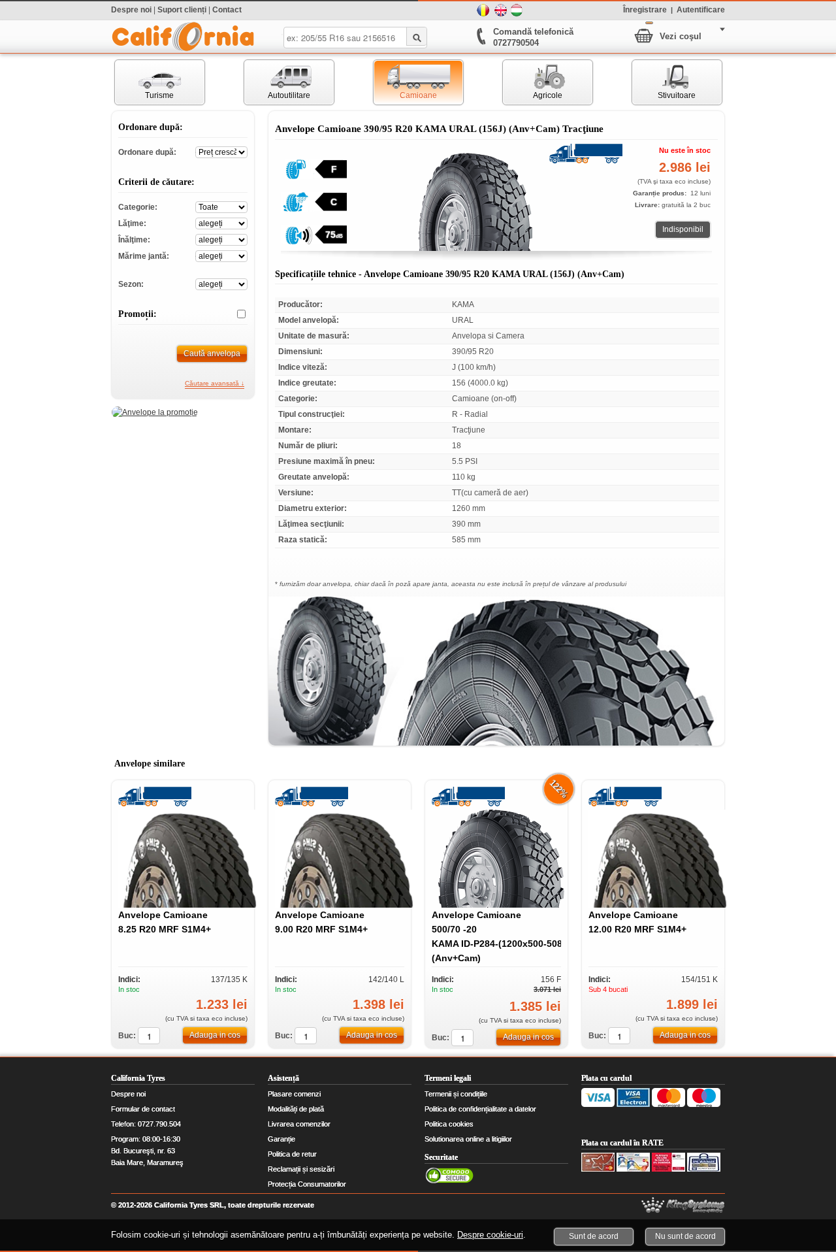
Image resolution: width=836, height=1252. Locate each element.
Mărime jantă (221, 255)
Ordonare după (221, 151)
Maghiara (517, 10)
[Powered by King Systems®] (683, 1205)
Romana (483, 10)
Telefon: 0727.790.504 (146, 1124)
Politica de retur (292, 1154)
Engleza (500, 10)
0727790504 (516, 43)
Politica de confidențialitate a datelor (480, 1109)
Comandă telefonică (533, 32)
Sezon (221, 283)
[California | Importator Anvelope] (183, 36)
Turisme (144, 82)
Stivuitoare (664, 82)
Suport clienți (181, 9)
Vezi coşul (680, 36)
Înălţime (221, 239)
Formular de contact (143, 1109)
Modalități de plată (296, 1109)
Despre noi (131, 9)
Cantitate (149, 1035)
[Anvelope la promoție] (155, 412)
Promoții (236, 314)
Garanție (281, 1139)
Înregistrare (645, 9)
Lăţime (221, 222)
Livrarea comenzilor (299, 1124)
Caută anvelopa (212, 353)
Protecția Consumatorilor (307, 1184)
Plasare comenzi (294, 1094)
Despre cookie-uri (490, 1235)
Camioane (405, 82)
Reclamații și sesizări (301, 1169)
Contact (227, 9)
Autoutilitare (277, 82)
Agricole (532, 82)
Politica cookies (449, 1124)
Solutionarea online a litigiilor (468, 1139)
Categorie (221, 206)
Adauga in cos (214, 1035)
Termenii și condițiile (456, 1094)
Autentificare (701, 9)
